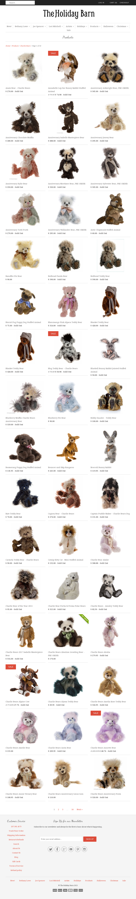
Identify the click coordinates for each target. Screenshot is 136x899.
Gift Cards (16, 862)
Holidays (82, 26)
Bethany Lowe (22, 26)
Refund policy (16, 870)
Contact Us (16, 853)
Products (95, 26)
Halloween (108, 26)
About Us (16, 848)
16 (72, 809)
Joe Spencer (39, 26)
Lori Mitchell (56, 26)
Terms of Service (16, 866)
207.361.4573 (16, 827)
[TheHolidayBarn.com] (68, 14)
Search (16, 844)
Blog (16, 857)
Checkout (124, 2)
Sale (69, 30)
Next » (79, 809)
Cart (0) (113, 2)
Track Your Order (16, 831)
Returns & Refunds (16, 840)
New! (9, 26)
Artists (70, 26)
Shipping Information (16, 835)
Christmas (122, 26)
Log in (101, 2)
